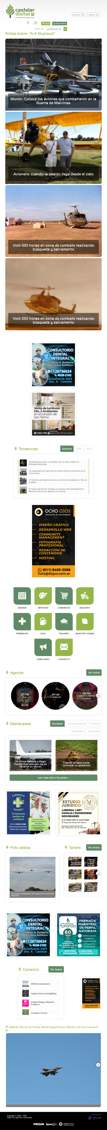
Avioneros (94, 731)
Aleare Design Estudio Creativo (42, 1003)
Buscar (77, 15)
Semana (67, 448)
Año (89, 448)
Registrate (60, 23)
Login (46, 23)
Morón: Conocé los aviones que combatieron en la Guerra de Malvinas (53, 100)
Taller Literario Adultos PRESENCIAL (76, 887)
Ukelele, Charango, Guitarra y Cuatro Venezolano (76, 874)
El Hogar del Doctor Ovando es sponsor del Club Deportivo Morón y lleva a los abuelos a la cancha (56, 490)
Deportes (77, 731)
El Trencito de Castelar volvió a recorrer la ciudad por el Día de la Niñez (58, 481)
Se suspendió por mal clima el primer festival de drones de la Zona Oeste (57, 471)
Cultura (95, 723)
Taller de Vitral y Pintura (90, 888)
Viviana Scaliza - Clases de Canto (91, 875)
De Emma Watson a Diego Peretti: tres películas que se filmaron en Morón (30, 764)
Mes (79, 448)
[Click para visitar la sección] (22, 596)
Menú (92, 15)
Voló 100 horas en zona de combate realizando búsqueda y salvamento (53, 247)
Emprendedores (77, 723)
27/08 (25, 695)
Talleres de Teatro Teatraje (90, 862)
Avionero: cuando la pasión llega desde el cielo (53, 173)
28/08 (86, 696)
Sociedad (57, 723)
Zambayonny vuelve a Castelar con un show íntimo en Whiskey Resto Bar (54, 462)
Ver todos (94, 672)
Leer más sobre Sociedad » (53, 777)
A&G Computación (40, 983)
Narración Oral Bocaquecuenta (77, 863)
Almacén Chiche (39, 1012)
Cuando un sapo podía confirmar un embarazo (76, 764)
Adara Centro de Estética (43, 993)
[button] (98, 695)
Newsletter (38, 29)
